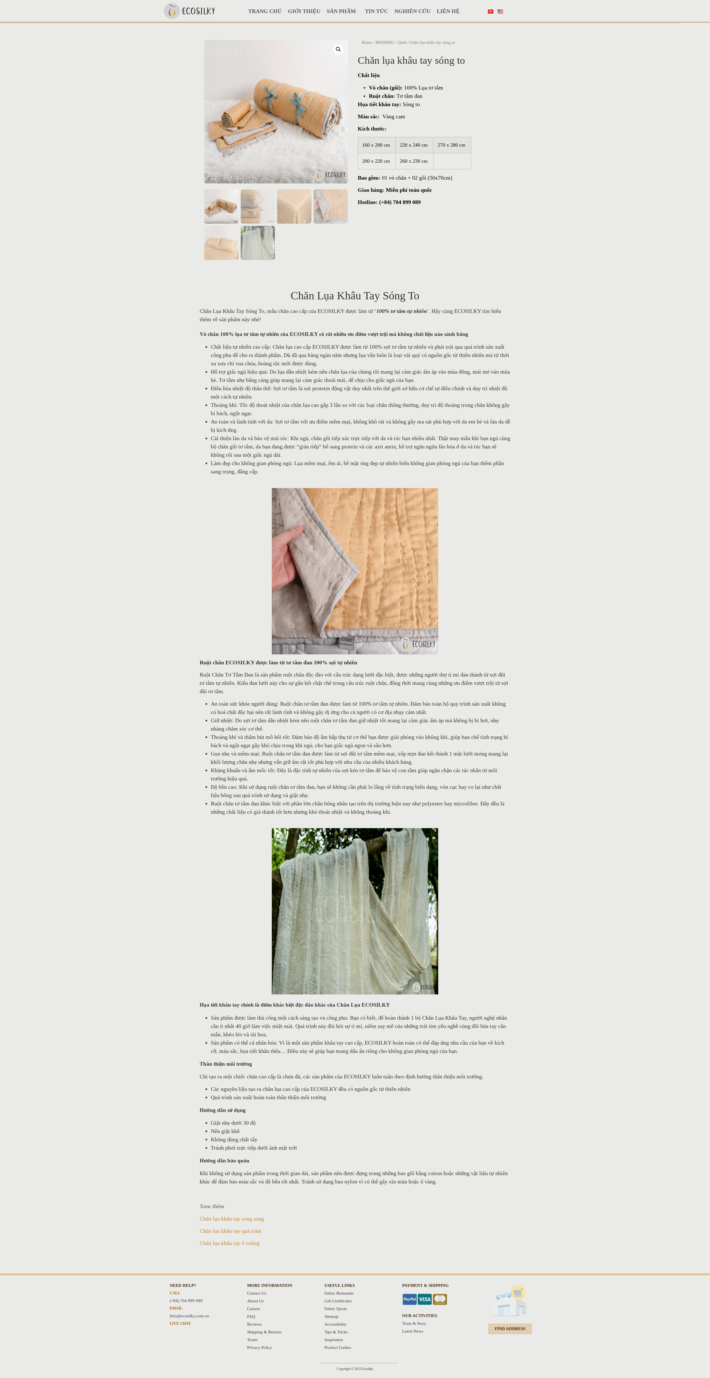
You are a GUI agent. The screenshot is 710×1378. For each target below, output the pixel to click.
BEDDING (385, 42)
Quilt (402, 42)
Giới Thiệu (304, 11)
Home (367, 42)
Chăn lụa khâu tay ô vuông (230, 1243)
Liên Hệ (448, 11)
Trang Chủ (265, 11)
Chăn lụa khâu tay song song (232, 1219)
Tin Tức (376, 11)
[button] (510, 1328)
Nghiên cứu (412, 11)
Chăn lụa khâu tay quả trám (231, 1231)
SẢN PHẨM (341, 11)
